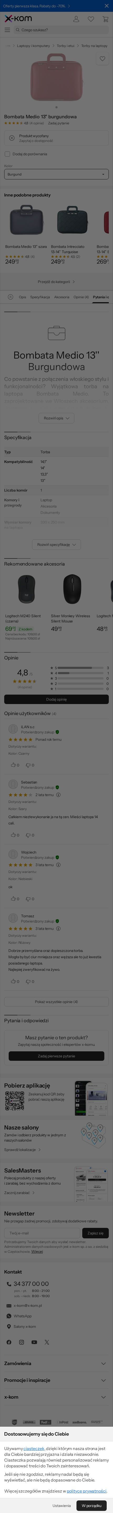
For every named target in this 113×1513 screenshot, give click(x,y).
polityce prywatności (86, 1491)
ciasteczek (33, 1448)
